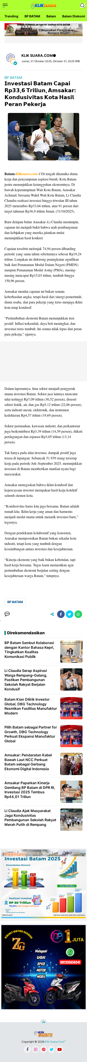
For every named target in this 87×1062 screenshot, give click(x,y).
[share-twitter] (69, 614)
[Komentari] (7, 614)
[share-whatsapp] (78, 614)
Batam (51, 16)
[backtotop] (43, 1023)
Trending (11, 16)
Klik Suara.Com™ (55, 1041)
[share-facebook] (61, 614)
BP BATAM (32, 16)
